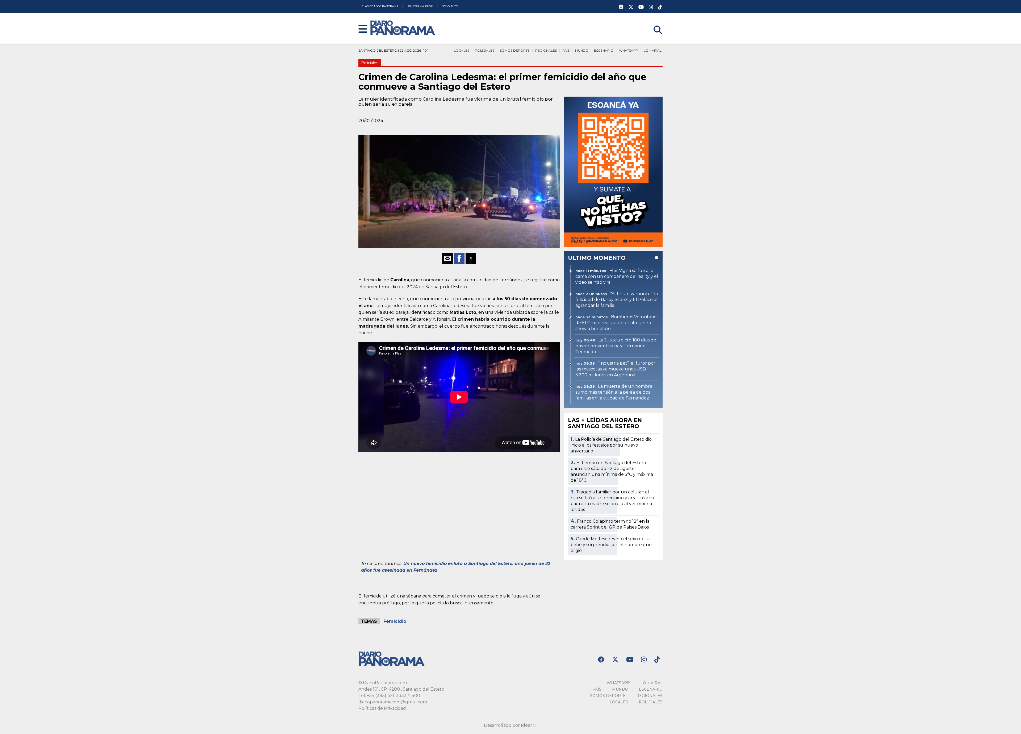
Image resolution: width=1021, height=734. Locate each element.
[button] (362, 29)
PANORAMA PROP (420, 6)
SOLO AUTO (450, 6)
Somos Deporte (515, 50)
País (566, 50)
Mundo (581, 50)
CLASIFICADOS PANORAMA (380, 6)
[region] (459, 507)
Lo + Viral (653, 50)
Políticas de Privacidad (382, 708)
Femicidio (394, 621)
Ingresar (654, 23)
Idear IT (529, 725)
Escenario (603, 50)
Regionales (546, 50)
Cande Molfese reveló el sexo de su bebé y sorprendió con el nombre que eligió (611, 544)
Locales (461, 50)
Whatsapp (628, 50)
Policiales (484, 50)
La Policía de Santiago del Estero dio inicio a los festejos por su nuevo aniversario (611, 445)
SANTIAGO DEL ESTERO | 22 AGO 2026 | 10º (393, 50)
